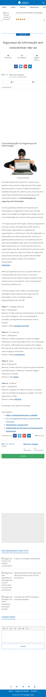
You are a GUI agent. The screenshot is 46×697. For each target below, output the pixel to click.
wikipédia (6, 265)
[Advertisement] (23, 116)
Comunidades (7, 87)
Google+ (25, 66)
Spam (16, 377)
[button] (4, 628)
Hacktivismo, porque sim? (17, 425)
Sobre (11, 691)
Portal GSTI (23, 3)
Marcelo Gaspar (17, 75)
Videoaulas (34, 7)
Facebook (16, 66)
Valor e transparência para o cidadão (21, 415)
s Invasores (20, 354)
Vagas (13, 7)
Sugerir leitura (37, 58)
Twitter (20, 66)
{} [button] (27, 628)
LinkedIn (30, 66)
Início (4, 7)
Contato (34, 691)
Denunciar (40, 436)
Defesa (18, 399)
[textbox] (23, 636)
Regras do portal (22, 691)
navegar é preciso (21, 326)
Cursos (22, 7)
